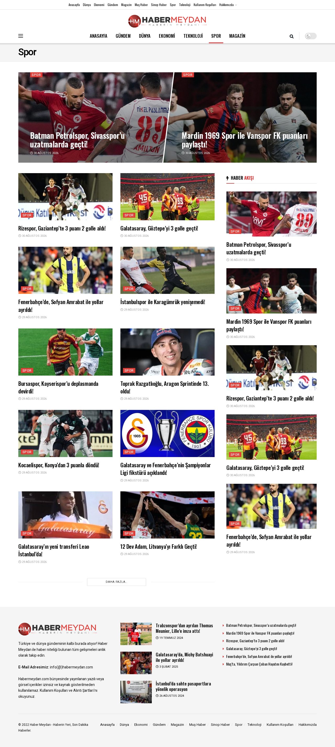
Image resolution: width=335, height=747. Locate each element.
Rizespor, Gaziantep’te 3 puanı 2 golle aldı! (62, 228)
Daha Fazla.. (116, 582)
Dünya (87, 4)
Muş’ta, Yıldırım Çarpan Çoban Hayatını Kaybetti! (259, 664)
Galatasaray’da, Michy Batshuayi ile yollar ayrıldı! (184, 657)
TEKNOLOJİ (193, 35)
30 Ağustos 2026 (45, 153)
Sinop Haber (159, 4)
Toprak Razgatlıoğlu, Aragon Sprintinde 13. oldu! (164, 387)
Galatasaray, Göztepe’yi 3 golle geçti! (159, 228)
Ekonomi (99, 4)
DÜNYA (144, 35)
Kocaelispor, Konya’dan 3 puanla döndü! (58, 465)
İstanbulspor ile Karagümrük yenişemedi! (162, 302)
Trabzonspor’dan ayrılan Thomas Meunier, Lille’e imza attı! (184, 628)
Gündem (113, 4)
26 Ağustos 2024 (171, 696)
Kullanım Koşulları (205, 4)
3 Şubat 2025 (168, 666)
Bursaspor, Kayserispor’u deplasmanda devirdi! (58, 387)
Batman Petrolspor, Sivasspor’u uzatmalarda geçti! (77, 139)
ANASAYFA (98, 35)
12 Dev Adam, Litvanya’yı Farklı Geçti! (158, 546)
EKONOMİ (167, 35)
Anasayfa (74, 4)
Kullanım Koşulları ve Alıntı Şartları (67, 690)
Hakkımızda (226, 4)
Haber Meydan (40, 724)
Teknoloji (185, 4)
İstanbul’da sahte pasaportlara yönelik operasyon (183, 686)
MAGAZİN (237, 35)
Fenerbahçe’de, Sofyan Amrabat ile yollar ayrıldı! (60, 305)
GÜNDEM (123, 35)
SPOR (216, 35)
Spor (173, 4)
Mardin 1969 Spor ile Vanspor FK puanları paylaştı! (245, 139)
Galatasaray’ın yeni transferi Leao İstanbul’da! (53, 550)
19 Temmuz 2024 (171, 638)
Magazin (126, 4)
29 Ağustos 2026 (34, 317)
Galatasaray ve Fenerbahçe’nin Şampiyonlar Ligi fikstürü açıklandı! (165, 468)
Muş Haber (141, 4)
